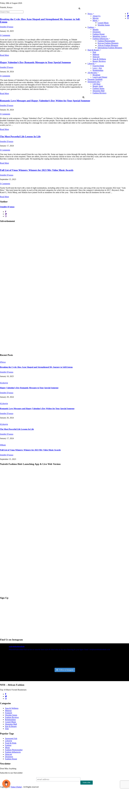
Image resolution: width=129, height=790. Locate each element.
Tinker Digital (16, 787)
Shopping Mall (98, 91)
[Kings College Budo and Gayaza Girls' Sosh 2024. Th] (32, 660)
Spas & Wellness (99, 59)
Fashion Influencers (101, 39)
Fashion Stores (98, 88)
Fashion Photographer (106, 41)
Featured (8, 713)
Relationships (98, 70)
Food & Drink (98, 66)
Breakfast (96, 75)
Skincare (96, 57)
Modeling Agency (100, 36)
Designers (97, 32)
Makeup (96, 54)
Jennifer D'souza (6, 27)
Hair (94, 52)
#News (3, 362)
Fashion (91, 27)
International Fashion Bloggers (110, 48)
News (90, 14)
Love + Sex (97, 68)
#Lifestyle (4, 383)
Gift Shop (96, 84)
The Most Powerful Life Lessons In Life (20, 136)
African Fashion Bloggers (108, 45)
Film (7, 729)
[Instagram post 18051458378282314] (10, 660)
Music (95, 20)
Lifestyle (91, 63)
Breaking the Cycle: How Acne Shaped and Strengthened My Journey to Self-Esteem (36, 367)
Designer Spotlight (95, 79)
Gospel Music (103, 23)
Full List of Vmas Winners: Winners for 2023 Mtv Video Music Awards (36, 170)
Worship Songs (104, 25)
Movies (96, 18)
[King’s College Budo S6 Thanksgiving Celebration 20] (97, 660)
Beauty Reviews (99, 61)
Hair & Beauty (94, 50)
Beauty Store (98, 86)
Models (96, 29)
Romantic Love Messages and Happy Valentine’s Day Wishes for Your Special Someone (45, 100)
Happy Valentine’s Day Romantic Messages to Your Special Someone (35, 62)
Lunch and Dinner (100, 77)
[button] (79, 8)
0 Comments (5, 35)
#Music (3, 445)
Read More (4, 55)
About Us (96, 16)
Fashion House (99, 34)
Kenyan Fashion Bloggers (108, 43)
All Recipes (92, 72)
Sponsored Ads (94, 82)
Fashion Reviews (99, 93)
